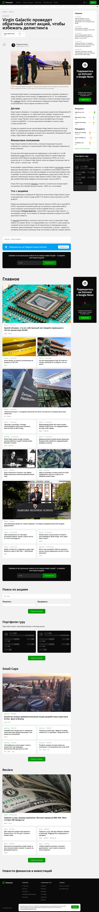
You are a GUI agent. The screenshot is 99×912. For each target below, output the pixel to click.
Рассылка (25, 897)
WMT (9, 751)
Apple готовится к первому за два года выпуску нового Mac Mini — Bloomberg (19, 550)
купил (22, 156)
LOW (13, 751)
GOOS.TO (11, 445)
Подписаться (63, 247)
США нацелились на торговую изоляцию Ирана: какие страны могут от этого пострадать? (18, 536)
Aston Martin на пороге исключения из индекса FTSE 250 (18, 361)
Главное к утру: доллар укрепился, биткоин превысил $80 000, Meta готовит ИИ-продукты (35, 818)
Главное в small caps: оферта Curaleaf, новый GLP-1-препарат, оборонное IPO (54, 731)
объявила (34, 184)
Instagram (44, 897)
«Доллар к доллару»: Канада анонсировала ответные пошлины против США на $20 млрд (17, 426)
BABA (40, 431)
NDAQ (5, 852)
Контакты (25, 891)
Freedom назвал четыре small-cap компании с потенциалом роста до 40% (54, 746)
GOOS (5, 445)
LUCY (40, 556)
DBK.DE (9, 416)
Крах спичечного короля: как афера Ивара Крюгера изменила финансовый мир (19, 474)
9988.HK (45, 431)
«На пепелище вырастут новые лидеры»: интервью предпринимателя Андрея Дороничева (34, 525)
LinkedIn (43, 900)
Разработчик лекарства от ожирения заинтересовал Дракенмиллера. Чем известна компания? (18, 732)
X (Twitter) (44, 894)
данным (16, 220)
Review (56, 2)
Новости (18, 2)
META (5, 823)
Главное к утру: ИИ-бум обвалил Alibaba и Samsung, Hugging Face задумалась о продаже (54, 833)
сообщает (17, 101)
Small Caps (38, 2)
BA (9, 722)
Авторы (24, 888)
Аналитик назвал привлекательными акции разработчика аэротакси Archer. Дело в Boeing (36, 717)
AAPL (5, 554)
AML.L (5, 365)
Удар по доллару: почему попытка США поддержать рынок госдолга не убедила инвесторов (54, 474)
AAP (5, 751)
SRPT (44, 750)
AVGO (5, 333)
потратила (59, 167)
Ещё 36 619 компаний (82, 148)
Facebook (43, 891)
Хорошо (75, 907)
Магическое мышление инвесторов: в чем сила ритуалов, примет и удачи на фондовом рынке (18, 848)
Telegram (43, 886)
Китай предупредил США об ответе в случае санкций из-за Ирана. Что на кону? (53, 362)
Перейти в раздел (37, 611)
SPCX (10, 823)
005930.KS (53, 838)
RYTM (5, 737)
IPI (48, 750)
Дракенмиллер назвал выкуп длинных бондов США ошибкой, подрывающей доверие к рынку (54, 441)
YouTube (43, 888)
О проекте (25, 886)
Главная (4, 12)
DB (5, 416)
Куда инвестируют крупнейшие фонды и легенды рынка (23, 626)
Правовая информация (29, 894)
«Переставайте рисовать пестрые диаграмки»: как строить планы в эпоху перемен (52, 848)
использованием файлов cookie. (28, 909)
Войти (93, 2)
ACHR (5, 722)
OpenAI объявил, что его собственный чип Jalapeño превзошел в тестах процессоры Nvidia (33, 329)
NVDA (10, 333)
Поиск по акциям (28, 2)
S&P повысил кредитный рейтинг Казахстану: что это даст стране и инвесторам (17, 833)
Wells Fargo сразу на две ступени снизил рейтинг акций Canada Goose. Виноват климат (18, 441)
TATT (40, 750)
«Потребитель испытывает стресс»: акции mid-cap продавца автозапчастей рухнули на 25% (17, 747)
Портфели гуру (47, 2)
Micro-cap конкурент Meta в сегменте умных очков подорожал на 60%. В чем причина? (54, 551)
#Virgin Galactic (16, 239)
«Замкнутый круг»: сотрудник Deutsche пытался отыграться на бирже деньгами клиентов (35, 413)
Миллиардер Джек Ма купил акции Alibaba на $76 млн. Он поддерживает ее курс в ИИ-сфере (53, 426)
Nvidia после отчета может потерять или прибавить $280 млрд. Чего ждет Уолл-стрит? (53, 536)
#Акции (7, 239)
